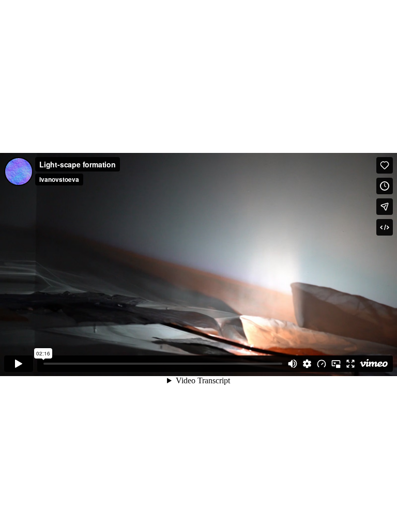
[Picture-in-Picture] (336, 363)
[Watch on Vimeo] (374, 363)
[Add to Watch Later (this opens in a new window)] (384, 186)
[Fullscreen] (350, 363)
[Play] (18, 363)
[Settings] (307, 363)
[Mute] (292, 363)
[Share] (384, 206)
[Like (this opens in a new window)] (384, 165)
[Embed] (384, 227)
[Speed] (321, 363)
